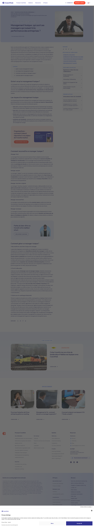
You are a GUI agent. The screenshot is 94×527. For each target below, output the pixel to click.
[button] (21, 3)
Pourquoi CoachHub (21, 2)
